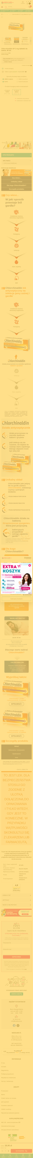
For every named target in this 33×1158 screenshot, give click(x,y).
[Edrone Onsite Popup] (16, 579)
